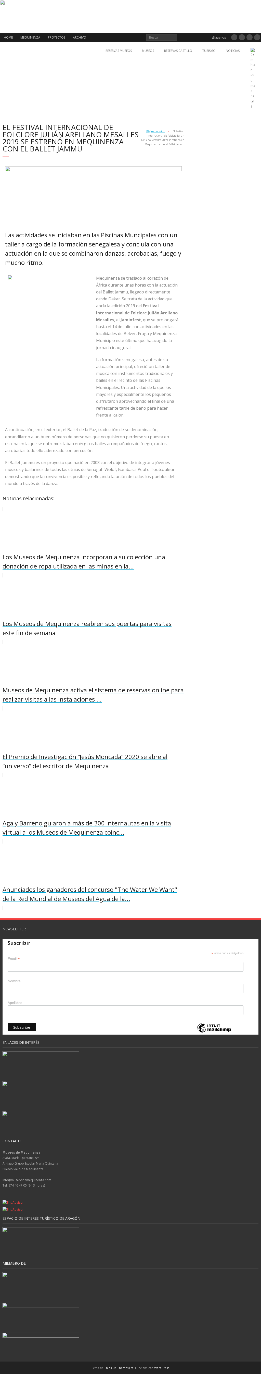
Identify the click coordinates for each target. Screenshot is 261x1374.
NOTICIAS (233, 51)
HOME (8, 37)
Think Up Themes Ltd (119, 1368)
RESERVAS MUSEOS (119, 51)
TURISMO (209, 51)
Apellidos (15, 1003)
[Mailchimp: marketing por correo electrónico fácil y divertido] (214, 1032)
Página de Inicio (155, 131)
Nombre (14, 981)
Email (14, 958)
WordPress (161, 1368)
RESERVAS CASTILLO (178, 51)
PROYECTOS (56, 37)
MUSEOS (148, 51)
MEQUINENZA (30, 37)
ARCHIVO (79, 37)
